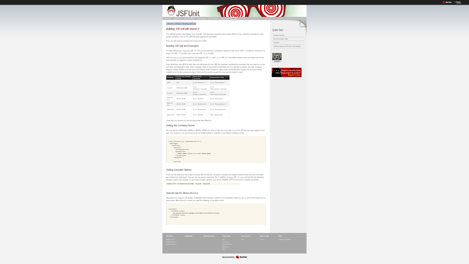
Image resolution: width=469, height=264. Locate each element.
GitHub (262, 239)
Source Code (224, 18)
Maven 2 (189, 34)
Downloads (178, 18)
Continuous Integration (284, 239)
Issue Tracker (213, 18)
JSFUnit (170, 23)
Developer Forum (227, 244)
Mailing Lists (225, 247)
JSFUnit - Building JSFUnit (185, 23)
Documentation (189, 18)
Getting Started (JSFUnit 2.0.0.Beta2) (286, 46)
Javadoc (276, 43)
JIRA (242, 239)
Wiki (223, 239)
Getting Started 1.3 (171, 242)
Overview (168, 18)
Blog (223, 249)
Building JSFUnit (170, 239)
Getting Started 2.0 (171, 244)
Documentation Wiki (280, 39)
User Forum (225, 242)
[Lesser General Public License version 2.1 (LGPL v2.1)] (277, 57)
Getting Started (278, 35)
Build (233, 19)
